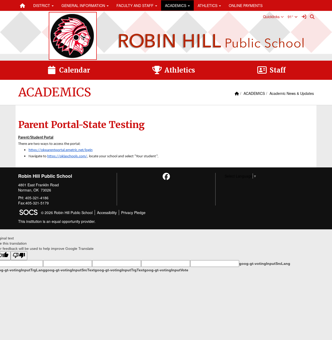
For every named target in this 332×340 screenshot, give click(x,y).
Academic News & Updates (291, 93)
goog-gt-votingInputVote (166, 270)
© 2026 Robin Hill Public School (67, 212)
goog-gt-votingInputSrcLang (264, 263)
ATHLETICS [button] (208, 5)
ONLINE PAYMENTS (245, 5)
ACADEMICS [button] (176, 5)
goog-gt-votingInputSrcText (70, 270)
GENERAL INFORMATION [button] (83, 5)
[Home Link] (22, 5)
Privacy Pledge (133, 212)
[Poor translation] (19, 255)
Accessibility (107, 212)
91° (291, 16)
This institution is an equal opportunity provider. (56, 221)
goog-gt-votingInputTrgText (119, 270)
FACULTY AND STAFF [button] (135, 5)
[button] (273, 16)
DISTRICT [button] (42, 5)
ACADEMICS (254, 93)
